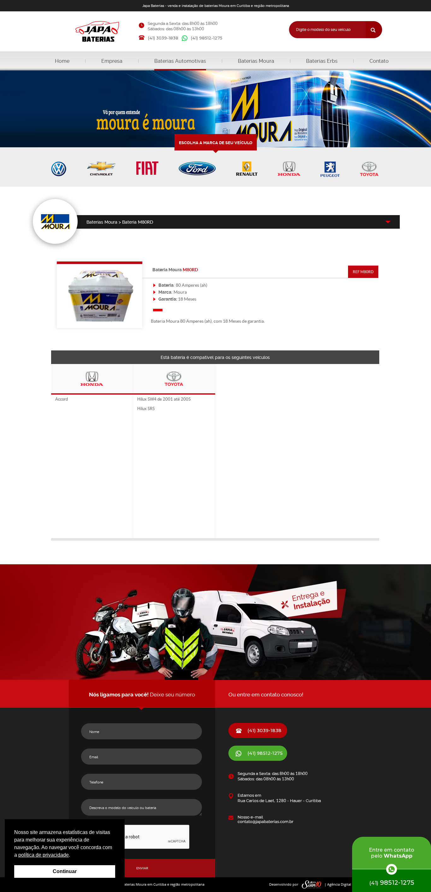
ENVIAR (142, 868)
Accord (61, 399)
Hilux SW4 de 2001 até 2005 (164, 399)
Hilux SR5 (146, 409)
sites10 (311, 884)
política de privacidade (43, 855)
